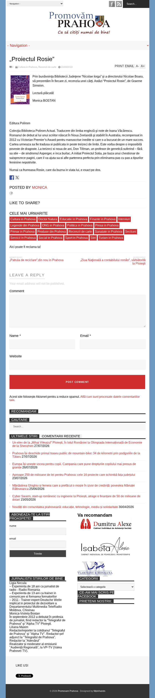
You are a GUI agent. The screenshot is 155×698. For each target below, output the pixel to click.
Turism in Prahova (111, 237)
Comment (16, 291)
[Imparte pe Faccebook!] (11, 177)
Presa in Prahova (107, 225)
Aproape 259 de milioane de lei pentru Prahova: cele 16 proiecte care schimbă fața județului (73, 474)
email (12, 538)
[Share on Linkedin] (22, 177)
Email (85, 336)
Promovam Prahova (68, 691)
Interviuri (124, 219)
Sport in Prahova (76, 237)
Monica (39, 187)
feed (119, 4)
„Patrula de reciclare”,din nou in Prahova (36, 260)
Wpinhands (99, 691)
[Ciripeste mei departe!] (17, 177)
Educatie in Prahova (73, 219)
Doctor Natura (47, 219)
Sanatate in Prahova (108, 231)
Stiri (93, 237)
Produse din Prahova (51, 231)
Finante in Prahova (102, 219)
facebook (112, 4)
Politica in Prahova (79, 225)
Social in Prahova (50, 237)
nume (12, 525)
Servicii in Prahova (23, 237)
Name (15, 336)
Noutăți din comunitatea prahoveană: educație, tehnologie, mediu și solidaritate (65, 507)
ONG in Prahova (53, 225)
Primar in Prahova (22, 231)
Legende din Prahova (24, 225)
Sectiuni (130, 231)
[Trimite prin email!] (28, 177)
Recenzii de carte (47, 67)
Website (15, 356)
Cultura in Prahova (27, 67)
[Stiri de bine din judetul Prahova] (79, 33)
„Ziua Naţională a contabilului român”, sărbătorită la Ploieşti (113, 261)
